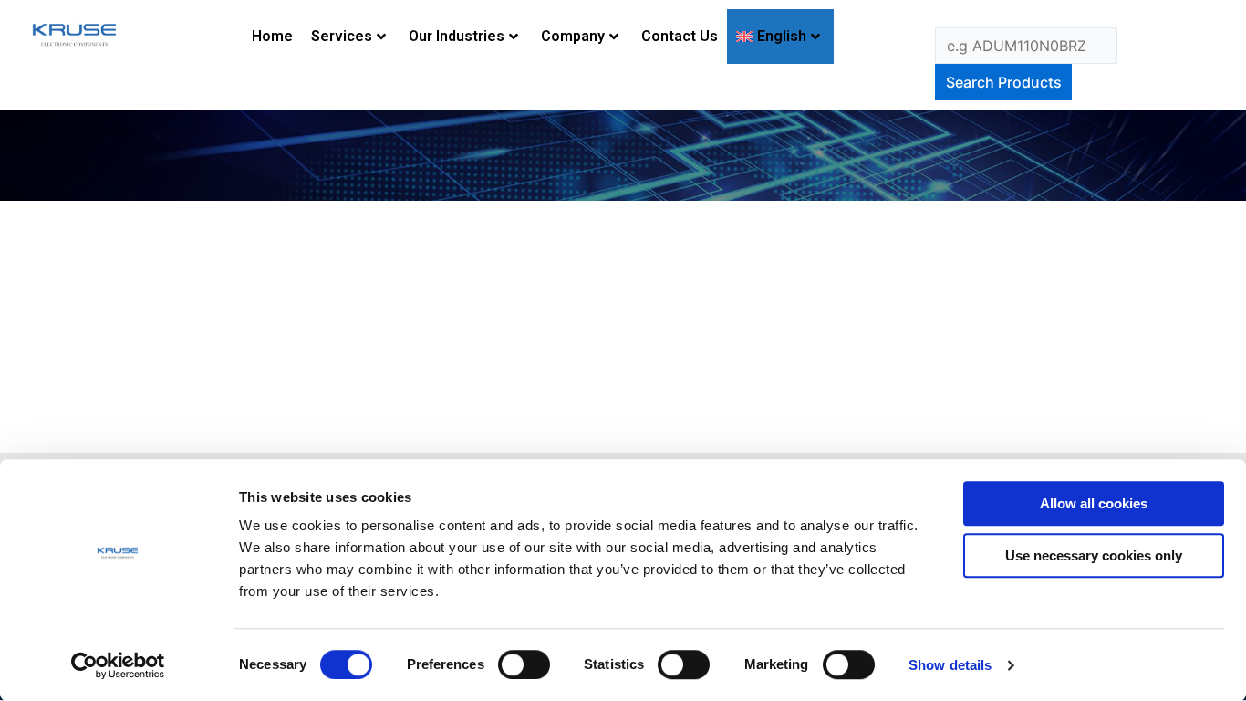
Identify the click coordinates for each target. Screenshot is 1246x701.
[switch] (524, 664)
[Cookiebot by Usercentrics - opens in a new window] (118, 665)
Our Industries (456, 36)
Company (573, 36)
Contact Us (679, 36)
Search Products (1004, 82)
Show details (950, 665)
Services (341, 36)
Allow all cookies (1093, 503)
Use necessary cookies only (1093, 555)
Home (272, 36)
